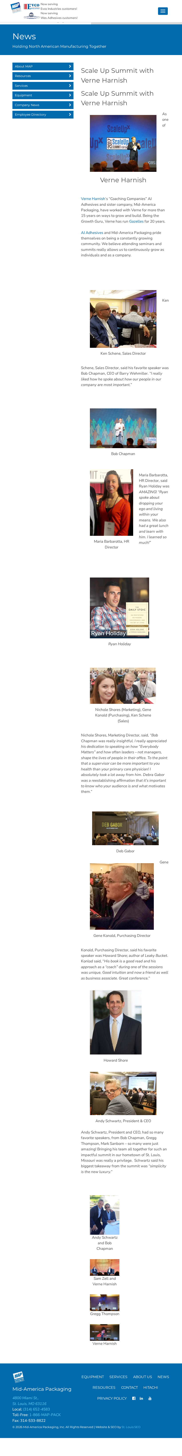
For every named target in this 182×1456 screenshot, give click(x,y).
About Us (142, 1377)
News (163, 1377)
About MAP (23, 66)
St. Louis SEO (131, 1427)
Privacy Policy (112, 1398)
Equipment (23, 95)
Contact (129, 1387)
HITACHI (150, 1387)
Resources (23, 76)
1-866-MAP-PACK (45, 1414)
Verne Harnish (93, 198)
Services (21, 86)
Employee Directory (30, 115)
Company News (27, 105)
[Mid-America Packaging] (16, 7)
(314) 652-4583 (36, 1409)
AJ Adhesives (92, 232)
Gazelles (136, 221)
